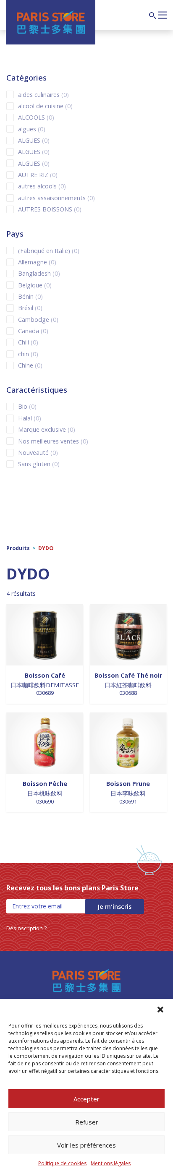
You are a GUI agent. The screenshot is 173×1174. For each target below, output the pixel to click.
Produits (18, 548)
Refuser (86, 1122)
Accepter (86, 1099)
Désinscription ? (26, 928)
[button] (160, 1009)
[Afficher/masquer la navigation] (162, 14)
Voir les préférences (86, 1145)
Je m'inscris (114, 907)
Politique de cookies (62, 1163)
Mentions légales (111, 1163)
